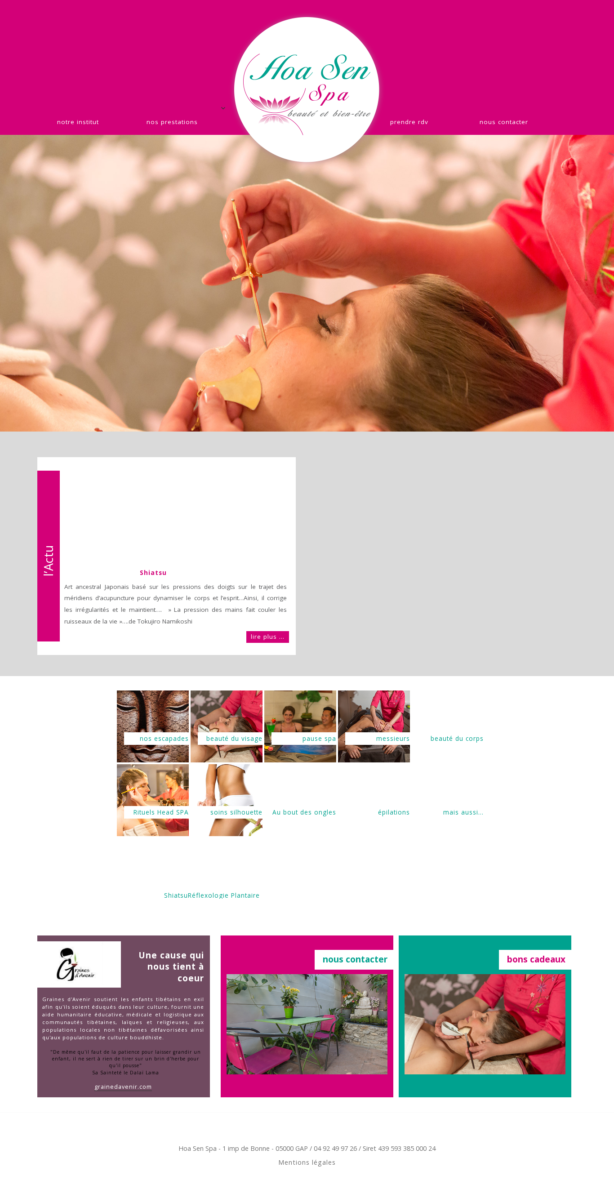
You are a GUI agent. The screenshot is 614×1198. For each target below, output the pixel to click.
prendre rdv (409, 122)
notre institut (78, 122)
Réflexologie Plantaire (224, 895)
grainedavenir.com (123, 1087)
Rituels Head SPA (161, 812)
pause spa (319, 738)
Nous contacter (355, 959)
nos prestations (172, 122)
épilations (394, 812)
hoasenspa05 (307, 90)
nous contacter (504, 122)
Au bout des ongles (304, 812)
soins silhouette (236, 812)
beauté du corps (457, 738)
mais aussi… (463, 812)
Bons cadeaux (536, 959)
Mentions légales (307, 1162)
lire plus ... (268, 636)
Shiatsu (153, 573)
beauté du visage (234, 738)
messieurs (393, 738)
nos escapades (164, 738)
